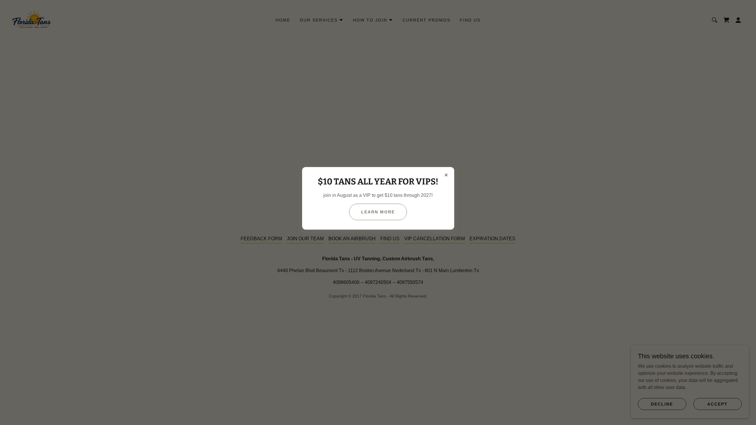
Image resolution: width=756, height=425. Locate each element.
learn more (378, 212)
